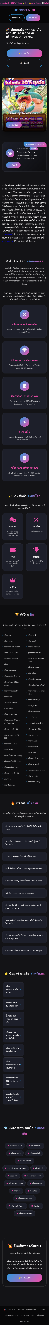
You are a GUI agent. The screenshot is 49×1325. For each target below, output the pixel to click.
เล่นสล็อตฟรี (32, 717)
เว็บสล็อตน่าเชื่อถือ (10, 702)
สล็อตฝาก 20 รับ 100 (11, 773)
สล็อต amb (32, 752)
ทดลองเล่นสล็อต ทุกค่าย (36, 770)
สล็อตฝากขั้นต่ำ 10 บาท (36, 758)
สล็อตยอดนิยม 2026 (11, 767)
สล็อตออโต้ (32, 641)
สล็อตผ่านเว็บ (16, 1153)
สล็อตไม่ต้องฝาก (34, 647)
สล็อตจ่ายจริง (33, 747)
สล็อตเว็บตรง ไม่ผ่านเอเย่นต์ (11, 683)
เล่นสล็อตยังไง (36, 1146)
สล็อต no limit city (34, 667)
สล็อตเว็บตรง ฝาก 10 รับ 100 (13, 736)
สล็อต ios (7, 635)
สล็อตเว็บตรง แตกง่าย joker (36, 660)
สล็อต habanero (10, 670)
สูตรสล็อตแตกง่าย (34, 653)
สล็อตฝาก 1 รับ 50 (10, 744)
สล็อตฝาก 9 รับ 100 (11, 729)
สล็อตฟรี (17, 1191)
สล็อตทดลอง (7, 234)
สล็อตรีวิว (13, 1176)
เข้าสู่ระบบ (16, 17)
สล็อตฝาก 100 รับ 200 (12, 647)
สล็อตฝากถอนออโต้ (11, 691)
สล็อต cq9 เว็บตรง (17, 1206)
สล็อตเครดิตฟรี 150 (16, 1183)
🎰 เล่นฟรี (24, 63)
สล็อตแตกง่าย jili (34, 700)
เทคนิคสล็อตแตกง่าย (35, 723)
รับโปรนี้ (14, 165)
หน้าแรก (42, 1309)
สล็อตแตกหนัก (33, 776)
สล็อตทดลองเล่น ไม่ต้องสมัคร (36, 692)
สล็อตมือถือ (39, 1168)
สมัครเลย (33, 17)
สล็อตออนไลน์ (35, 1153)
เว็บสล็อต (37, 1206)
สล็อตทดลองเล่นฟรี (25, 1213)
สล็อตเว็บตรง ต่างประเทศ (16, 1168)
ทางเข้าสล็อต (8, 708)
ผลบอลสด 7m (7, 241)
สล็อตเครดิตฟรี (33, 764)
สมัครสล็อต (32, 673)
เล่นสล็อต (7, 779)
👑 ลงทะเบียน (24, 53)
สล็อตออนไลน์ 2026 (11, 658)
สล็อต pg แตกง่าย (10, 714)
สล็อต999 (33, 1191)
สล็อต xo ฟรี (32, 635)
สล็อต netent (8, 641)
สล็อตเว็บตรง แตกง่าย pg (13, 755)
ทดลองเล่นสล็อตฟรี (11, 653)
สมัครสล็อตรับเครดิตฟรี (36, 685)
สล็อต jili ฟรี (32, 705)
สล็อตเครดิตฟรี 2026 (12, 676)
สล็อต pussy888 (34, 711)
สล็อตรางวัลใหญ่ (34, 782)
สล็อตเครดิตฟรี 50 (34, 729)
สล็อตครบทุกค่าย (10, 697)
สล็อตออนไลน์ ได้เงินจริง (12, 761)
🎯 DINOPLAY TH (24, 10)
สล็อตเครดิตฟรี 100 (34, 1176)
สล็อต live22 (32, 741)
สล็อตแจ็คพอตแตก (34, 679)
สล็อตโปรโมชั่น (9, 785)
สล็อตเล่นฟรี (8, 749)
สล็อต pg (7, 664)
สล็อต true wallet (16, 1146)
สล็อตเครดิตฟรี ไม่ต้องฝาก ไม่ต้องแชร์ (12, 721)
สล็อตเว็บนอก (33, 735)
